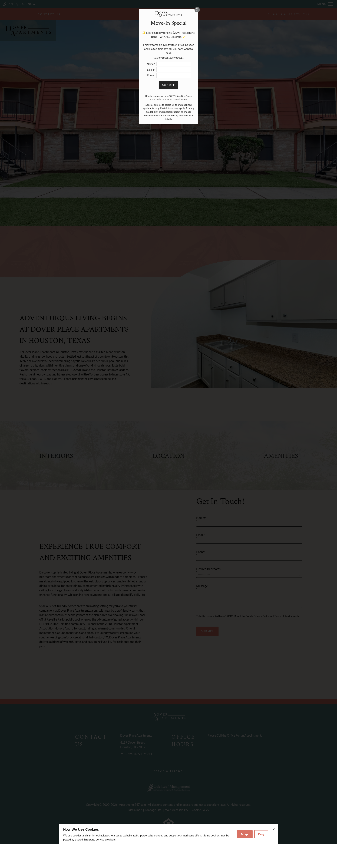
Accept (245, 834)
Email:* (151, 69)
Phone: (151, 75)
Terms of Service (174, 99)
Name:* (151, 63)
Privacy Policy (156, 99)
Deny (261, 834)
